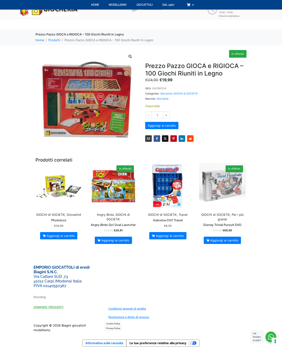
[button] (130, 56)
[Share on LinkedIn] (182, 138)
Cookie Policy (113, 323)
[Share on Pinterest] (173, 138)
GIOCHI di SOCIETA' (185, 93)
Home (95, 4)
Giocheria (162, 98)
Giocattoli (145, 4)
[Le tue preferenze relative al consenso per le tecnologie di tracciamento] (275, 341)
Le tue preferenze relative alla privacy (157, 343)
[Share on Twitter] (165, 138)
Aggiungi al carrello (162, 125)
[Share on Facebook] (157, 138)
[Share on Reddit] (190, 138)
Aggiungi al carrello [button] (61, 236)
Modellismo (118, 4)
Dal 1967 (168, 4)
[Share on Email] (148, 138)
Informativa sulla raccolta (104, 343)
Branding (40, 297)
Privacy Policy (113, 328)
